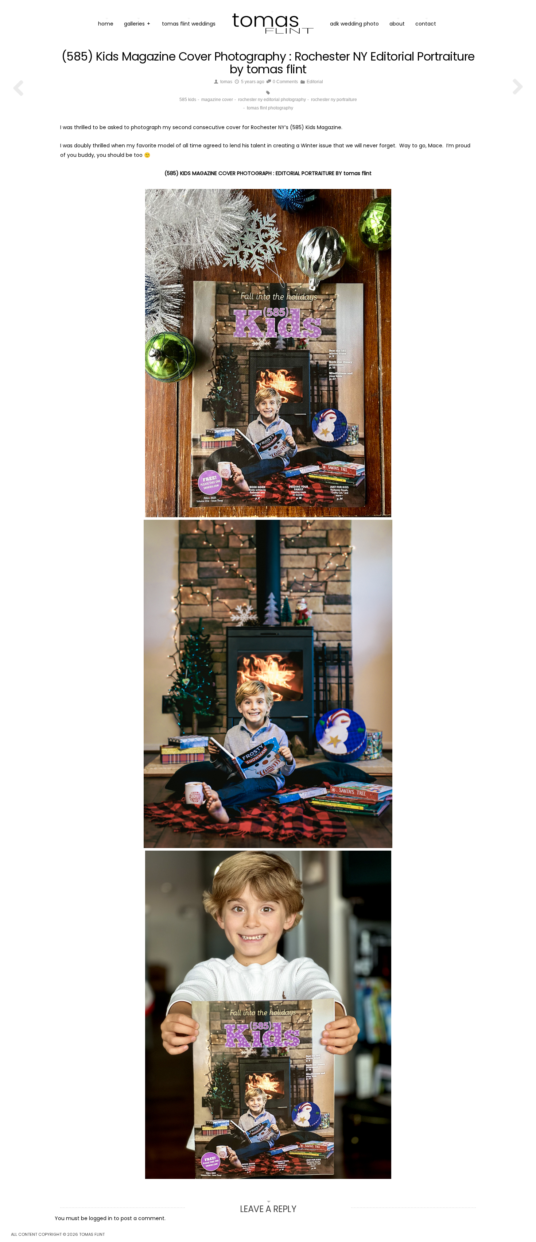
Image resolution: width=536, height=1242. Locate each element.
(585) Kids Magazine (315, 127)
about (397, 23)
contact (425, 23)
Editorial (315, 81)
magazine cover (217, 99)
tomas (226, 81)
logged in (100, 1218)
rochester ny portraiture (334, 99)
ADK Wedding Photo (354, 23)
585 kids (187, 99)
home (105, 23)
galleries (137, 23)
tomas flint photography (270, 108)
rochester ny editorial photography (272, 99)
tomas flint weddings (188, 23)
